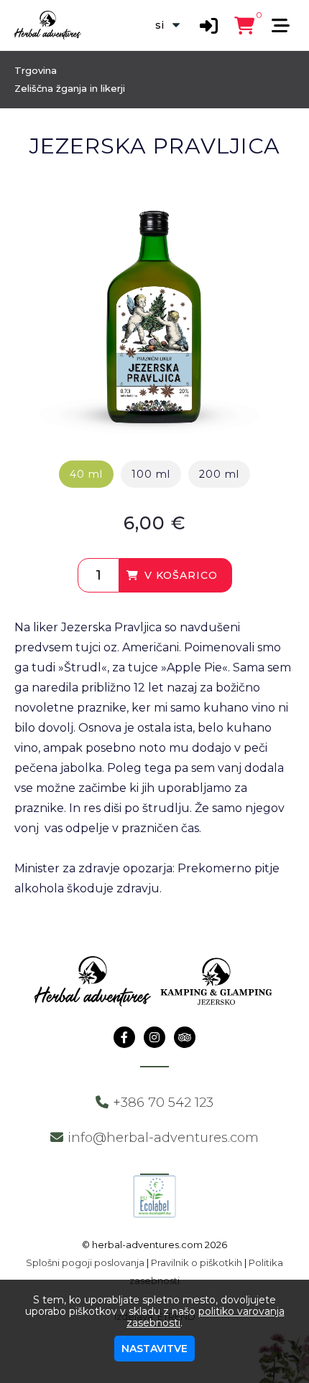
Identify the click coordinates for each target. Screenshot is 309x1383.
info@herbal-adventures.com (163, 1138)
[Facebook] (124, 1037)
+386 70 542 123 (163, 1102)
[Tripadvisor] (184, 1037)
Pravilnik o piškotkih (196, 1262)
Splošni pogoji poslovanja (85, 1262)
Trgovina (35, 70)
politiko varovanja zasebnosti (205, 1317)
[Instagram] (154, 1037)
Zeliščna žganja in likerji (69, 88)
